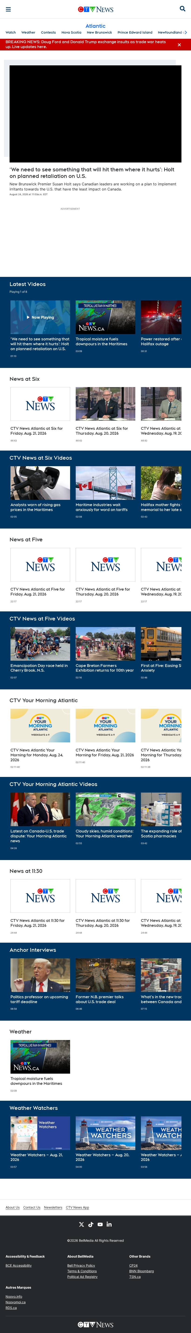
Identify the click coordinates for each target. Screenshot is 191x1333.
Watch (11, 32)
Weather (28, 32)
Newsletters (53, 1207)
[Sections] (8, 9)
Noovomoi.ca (16, 1302)
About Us (13, 1207)
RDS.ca (11, 1308)
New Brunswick (99, 32)
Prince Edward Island (135, 32)
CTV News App (77, 1207)
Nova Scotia (71, 32)
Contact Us (31, 1207)
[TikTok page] (91, 1224)
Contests (48, 32)
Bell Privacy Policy (81, 1265)
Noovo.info (14, 1296)
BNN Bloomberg (141, 1271)
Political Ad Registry (82, 1277)
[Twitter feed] (81, 1224)
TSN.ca (135, 1277)
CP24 (133, 1265)
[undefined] (40, 328)
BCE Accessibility (19, 1265)
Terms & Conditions (82, 1271)
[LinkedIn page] (109, 1224)
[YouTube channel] (100, 1224)
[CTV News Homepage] (95, 9)
